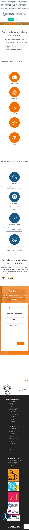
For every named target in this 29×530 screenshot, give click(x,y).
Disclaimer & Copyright (13, 462)
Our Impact (13, 440)
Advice (13, 401)
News (13, 433)
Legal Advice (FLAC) (13, 409)
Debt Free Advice (13, 414)
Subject (14, 319)
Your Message (14, 325)
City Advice (13, 411)
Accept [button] (11, 19)
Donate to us (13, 430)
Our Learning (13, 408)
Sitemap (13, 441)
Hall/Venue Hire (13, 418)
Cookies (13, 465)
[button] (28, 381)
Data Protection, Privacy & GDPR (13, 460)
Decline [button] (17, 19)
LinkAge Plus (13, 405)
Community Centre (13, 403)
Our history (13, 419)
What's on (13, 406)
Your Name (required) (14, 307)
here (20, 188)
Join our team (13, 436)
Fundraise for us (13, 431)
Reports (13, 421)
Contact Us (13, 428)
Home (13, 443)
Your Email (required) (14, 313)
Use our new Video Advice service (14, 231)
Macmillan (13, 416)
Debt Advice (13, 413)
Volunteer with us (13, 438)
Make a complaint (13, 452)
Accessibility (13, 464)
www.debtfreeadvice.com (14, 49)
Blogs (13, 435)
